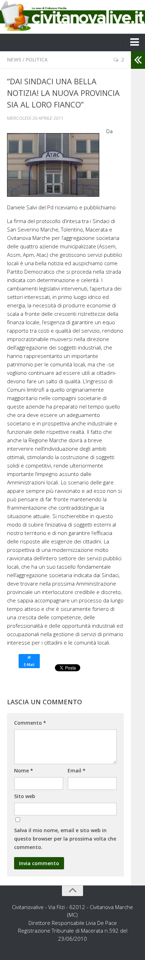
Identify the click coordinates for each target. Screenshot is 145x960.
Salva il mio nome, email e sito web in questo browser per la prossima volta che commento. (65, 838)
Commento (30, 722)
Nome (23, 770)
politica (37, 59)
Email (77, 770)
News (14, 59)
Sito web (24, 796)
